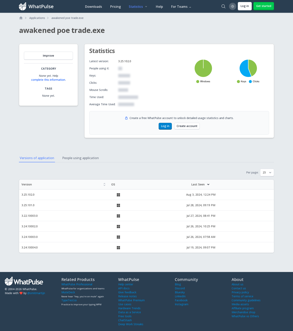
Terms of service (242, 296)
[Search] (223, 6)
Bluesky (180, 292)
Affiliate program (243, 308)
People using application (80, 158)
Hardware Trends (129, 308)
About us (237, 284)
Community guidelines (246, 300)
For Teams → (181, 6)
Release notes (127, 296)
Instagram (181, 304)
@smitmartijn (36, 293)
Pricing (115, 6)
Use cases (124, 304)
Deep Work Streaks (130, 324)
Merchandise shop (243, 312)
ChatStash (125, 320)
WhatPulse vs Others (245, 316)
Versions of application (37, 158)
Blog (178, 284)
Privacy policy (240, 292)
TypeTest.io (69, 300)
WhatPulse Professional (76, 284)
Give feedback (127, 292)
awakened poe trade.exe (67, 18)
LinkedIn (180, 296)
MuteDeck (68, 292)
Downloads (93, 6)
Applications (37, 18)
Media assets (240, 304)
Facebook (181, 300)
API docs (124, 288)
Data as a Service (129, 312)
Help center (125, 284)
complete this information (48, 80)
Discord (180, 288)
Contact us (239, 288)
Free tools (125, 316)
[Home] (21, 18)
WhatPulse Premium (131, 300)
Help (159, 6)
